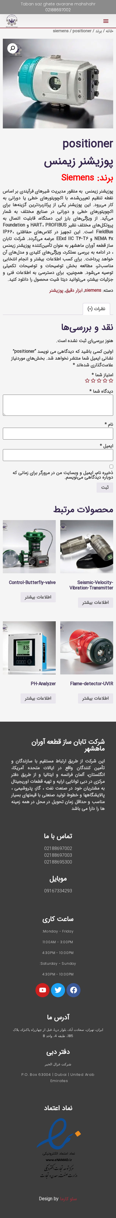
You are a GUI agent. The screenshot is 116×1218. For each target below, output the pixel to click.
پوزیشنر (56, 290)
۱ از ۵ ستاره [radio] (111, 380)
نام (109, 424)
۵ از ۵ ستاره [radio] (87, 380)
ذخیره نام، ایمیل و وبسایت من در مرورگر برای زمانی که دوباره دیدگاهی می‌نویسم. (63, 475)
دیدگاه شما (101, 391)
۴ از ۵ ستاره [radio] (93, 380)
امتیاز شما (102, 375)
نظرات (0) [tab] (96, 308)
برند (98, 31)
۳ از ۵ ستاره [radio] (99, 380)
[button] (106, 21)
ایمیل (106, 446)
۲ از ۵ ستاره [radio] (105, 380)
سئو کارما (68, 1198)
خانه (109, 31)
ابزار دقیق (74, 290)
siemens (61, 31)
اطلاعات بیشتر (95, 602)
